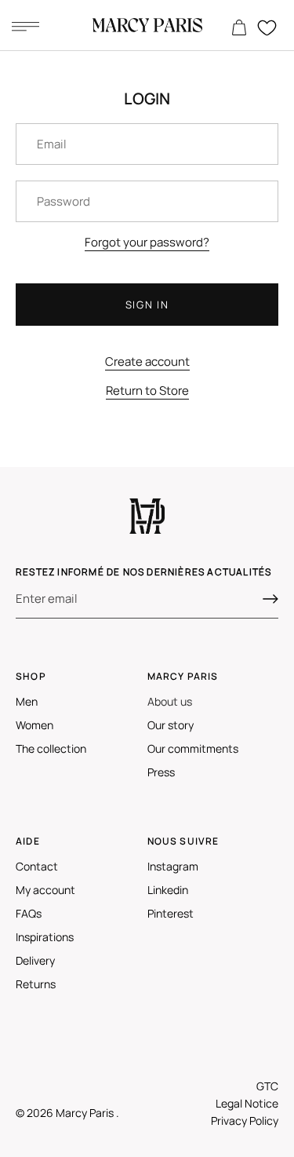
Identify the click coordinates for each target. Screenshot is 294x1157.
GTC (267, 1086)
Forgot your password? (147, 242)
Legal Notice (247, 1103)
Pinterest (170, 913)
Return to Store (147, 390)
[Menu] (25, 26)
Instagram (172, 866)
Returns (36, 983)
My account (45, 889)
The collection (51, 748)
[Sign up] (270, 599)
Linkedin (167, 889)
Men (27, 701)
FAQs (29, 913)
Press (161, 772)
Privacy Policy (244, 1120)
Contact (37, 866)
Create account (147, 361)
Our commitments (192, 748)
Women (34, 724)
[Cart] (239, 28)
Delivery (35, 960)
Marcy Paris (86, 1112)
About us (169, 701)
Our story (170, 724)
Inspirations (45, 936)
